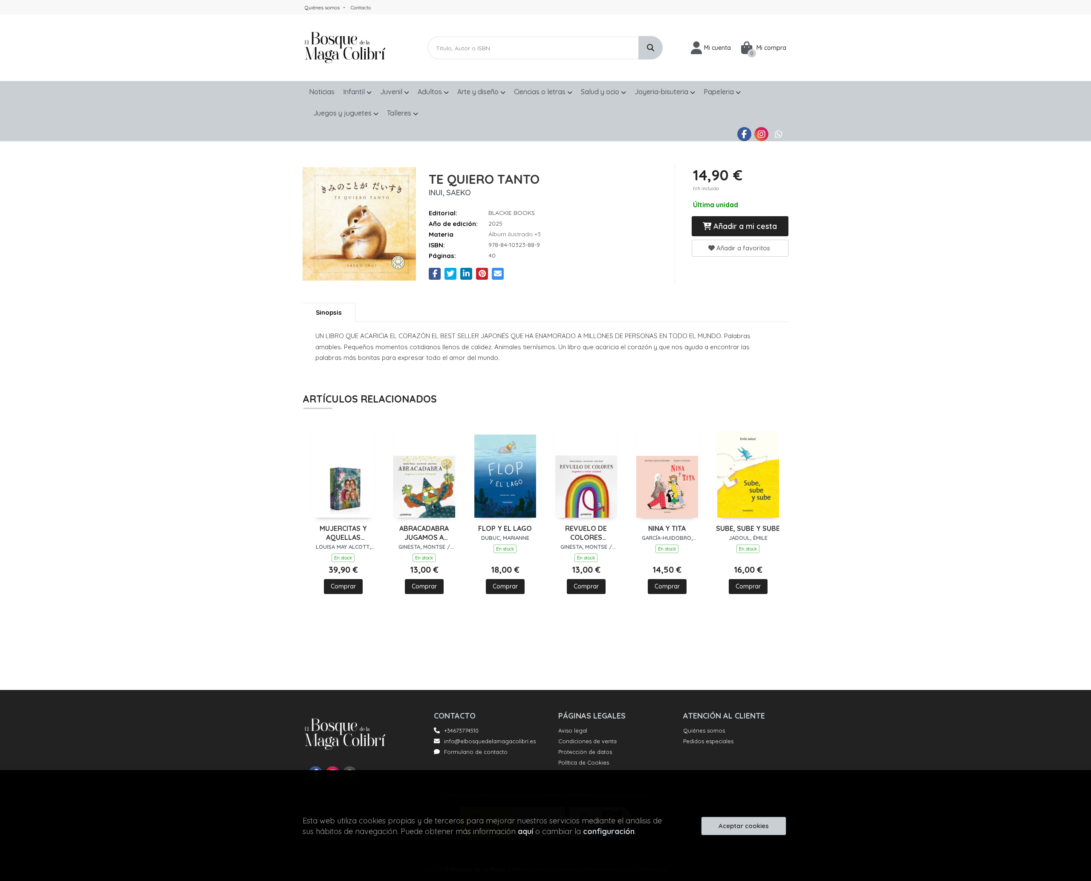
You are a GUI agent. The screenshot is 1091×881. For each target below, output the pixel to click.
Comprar (343, 586)
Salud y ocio (601, 91)
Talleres (400, 113)
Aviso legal (572, 730)
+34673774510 (461, 730)
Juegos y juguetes (343, 113)
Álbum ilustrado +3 (514, 234)
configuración (609, 831)
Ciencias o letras (540, 91)
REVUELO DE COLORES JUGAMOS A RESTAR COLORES (586, 533)
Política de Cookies (583, 762)
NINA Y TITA (667, 528)
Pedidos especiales (708, 741)
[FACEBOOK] (744, 134)
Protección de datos (585, 751)
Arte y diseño (478, 91)
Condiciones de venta (587, 741)
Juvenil (392, 91)
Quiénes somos (322, 7)
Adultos (431, 91)
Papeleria (720, 91)
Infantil (355, 91)
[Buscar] (650, 48)
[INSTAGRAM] (761, 134)
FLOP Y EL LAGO (505, 528)
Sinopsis (329, 312)
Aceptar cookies (744, 826)
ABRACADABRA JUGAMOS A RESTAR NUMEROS (424, 533)
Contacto (361, 7)
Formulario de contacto (476, 751)
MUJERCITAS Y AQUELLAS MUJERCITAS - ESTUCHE (343, 533)
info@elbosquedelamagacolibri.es (490, 741)
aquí (525, 831)
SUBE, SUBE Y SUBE (748, 528)
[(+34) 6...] (778, 134)
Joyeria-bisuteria (662, 91)
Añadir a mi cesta (744, 226)
